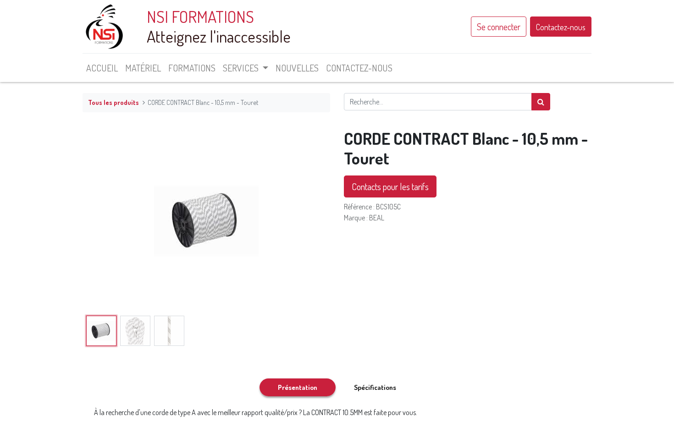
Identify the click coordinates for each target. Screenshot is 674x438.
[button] (101, 220)
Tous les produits (113, 102)
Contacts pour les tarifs (390, 186)
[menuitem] (102, 67)
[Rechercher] (540, 101)
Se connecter (498, 27)
